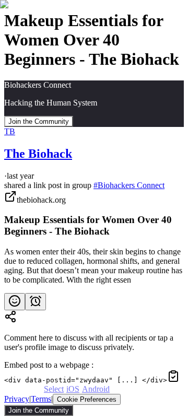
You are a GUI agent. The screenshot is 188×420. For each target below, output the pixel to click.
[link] (94, 237)
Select (54, 388)
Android (96, 388)
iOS (72, 388)
